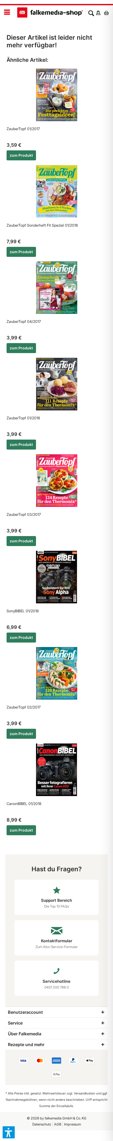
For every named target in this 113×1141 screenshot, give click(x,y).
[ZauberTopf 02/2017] (56, 673)
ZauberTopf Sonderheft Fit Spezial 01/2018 (42, 225)
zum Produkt (21, 155)
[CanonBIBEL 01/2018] (56, 770)
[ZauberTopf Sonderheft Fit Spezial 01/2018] (56, 191)
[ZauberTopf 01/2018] (56, 384)
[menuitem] (7, 12)
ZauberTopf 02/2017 (24, 707)
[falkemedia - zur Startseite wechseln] (49, 12)
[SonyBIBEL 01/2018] (56, 577)
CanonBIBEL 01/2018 (24, 803)
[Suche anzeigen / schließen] (91, 12)
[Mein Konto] (98, 12)
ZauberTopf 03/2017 (24, 514)
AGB (57, 1124)
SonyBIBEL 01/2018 (23, 611)
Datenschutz (41, 1124)
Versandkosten (84, 1093)
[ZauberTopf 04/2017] (56, 288)
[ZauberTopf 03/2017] (56, 481)
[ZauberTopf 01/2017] (56, 95)
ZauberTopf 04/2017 (24, 321)
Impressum (72, 1124)
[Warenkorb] (107, 12)
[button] (9, 1132)
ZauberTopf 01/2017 (23, 128)
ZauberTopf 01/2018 (23, 418)
